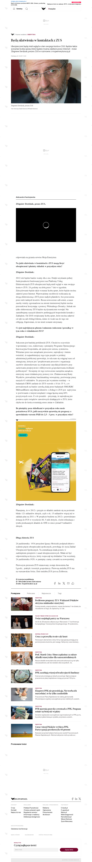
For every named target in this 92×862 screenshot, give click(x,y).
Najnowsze (46, 593)
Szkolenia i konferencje (19, 829)
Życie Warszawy (66, 821)
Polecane (31, 593)
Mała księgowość (67, 815)
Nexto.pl (64, 812)
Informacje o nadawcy (31, 815)
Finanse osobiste (20, 34)
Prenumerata (47, 812)
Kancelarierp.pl (66, 817)
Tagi (59, 593)
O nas (13, 808)
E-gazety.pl (65, 810)
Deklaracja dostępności (32, 817)
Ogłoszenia (47, 810)
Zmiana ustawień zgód (32, 810)
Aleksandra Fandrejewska (25, 197)
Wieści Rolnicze (66, 819)
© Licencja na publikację (25, 579)
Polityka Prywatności (31, 808)
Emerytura (31, 34)
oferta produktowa (45, 835)
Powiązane (15, 593)
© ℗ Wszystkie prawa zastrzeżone (28, 581)
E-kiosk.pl (64, 808)
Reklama (46, 808)
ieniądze (52, 9)
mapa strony (15, 835)
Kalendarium (29, 835)
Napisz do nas (16, 812)
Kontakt (13, 810)
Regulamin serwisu (30, 812)
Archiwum (46, 815)
